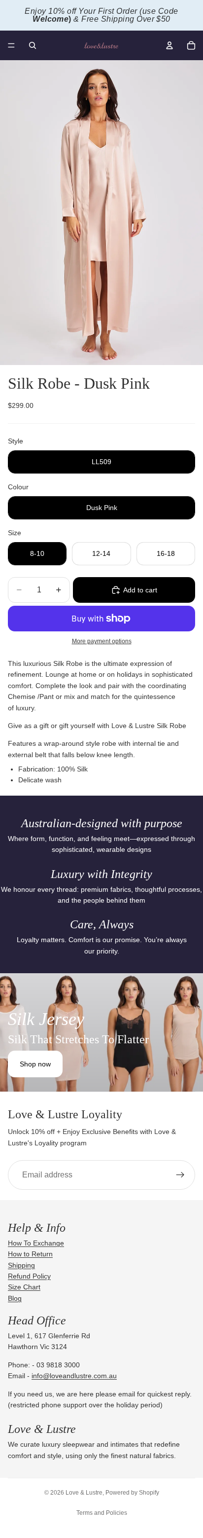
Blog (15, 1298)
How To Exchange (36, 1243)
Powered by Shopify (132, 1492)
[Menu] (11, 45)
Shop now (35, 1064)
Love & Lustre (84, 1492)
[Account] (169, 45)
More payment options (102, 641)
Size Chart (24, 1287)
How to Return (30, 1254)
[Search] (32, 45)
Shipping (21, 1265)
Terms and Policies (101, 1512)
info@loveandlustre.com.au (74, 1376)
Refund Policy (29, 1276)
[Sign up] (180, 1175)
